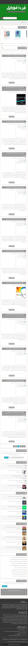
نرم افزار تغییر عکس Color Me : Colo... (14, 485)
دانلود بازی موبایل (9, 622)
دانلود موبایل (21, 622)
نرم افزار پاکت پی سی (19, 189)
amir (26, 632)
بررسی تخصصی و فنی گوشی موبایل (14, 590)
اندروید (19, 623)
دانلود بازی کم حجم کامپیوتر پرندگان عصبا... (18, 563)
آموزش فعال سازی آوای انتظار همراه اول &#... (18, 561)
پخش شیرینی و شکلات (23, 631)
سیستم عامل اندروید (15, 622)
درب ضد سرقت (24, 635)
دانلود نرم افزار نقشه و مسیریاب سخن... (14, 496)
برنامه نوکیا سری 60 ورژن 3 (18, 319)
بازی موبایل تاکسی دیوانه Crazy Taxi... (15, 480)
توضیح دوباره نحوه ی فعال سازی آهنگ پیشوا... (18, 559)
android (10, 617)
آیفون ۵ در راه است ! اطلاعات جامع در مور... (18, 569)
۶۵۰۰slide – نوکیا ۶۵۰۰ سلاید (20, 567)
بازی (24, 623)
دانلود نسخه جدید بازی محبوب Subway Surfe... (13, 527)
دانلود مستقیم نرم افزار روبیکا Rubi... (15, 501)
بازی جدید (19, 619)
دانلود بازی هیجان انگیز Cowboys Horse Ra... (13, 547)
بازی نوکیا (11, 620)
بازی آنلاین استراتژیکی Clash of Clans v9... (14, 532)
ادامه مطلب (11, 82)
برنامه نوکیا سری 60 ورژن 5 (18, 123)
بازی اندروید (25, 622)
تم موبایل (6, 616)
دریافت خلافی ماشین (23, 634)
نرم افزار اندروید (4, 620)
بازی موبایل (16, 623)
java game (15, 619)
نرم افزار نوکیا (13, 617)
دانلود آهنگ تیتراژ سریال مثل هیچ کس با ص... (18, 565)
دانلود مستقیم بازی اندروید (12, 616)
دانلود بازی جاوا (15, 620)
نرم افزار (17, 617)
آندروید (7, 619)
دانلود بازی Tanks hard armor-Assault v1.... (13, 542)
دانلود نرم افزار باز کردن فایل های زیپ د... (18, 573)
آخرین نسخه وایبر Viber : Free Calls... (15, 470)
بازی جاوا (21, 623)
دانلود (8, 620)
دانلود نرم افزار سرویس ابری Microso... (14, 511)
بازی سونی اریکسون (21, 620)
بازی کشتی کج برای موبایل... (17, 475)
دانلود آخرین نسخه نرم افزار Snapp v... (14, 506)
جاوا (5, 619)
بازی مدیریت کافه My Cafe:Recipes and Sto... (13, 537)
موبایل (13, 623)
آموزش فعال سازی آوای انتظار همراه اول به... (18, 557)
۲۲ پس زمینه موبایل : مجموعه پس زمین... (14, 465)
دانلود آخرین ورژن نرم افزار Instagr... (15, 516)
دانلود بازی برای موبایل (4, 617)
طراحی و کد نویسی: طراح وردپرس (14, 644)
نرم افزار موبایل (10, 123)
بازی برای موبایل (23, 619)
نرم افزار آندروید (20, 157)
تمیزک (26, 629)
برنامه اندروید (21, 617)
